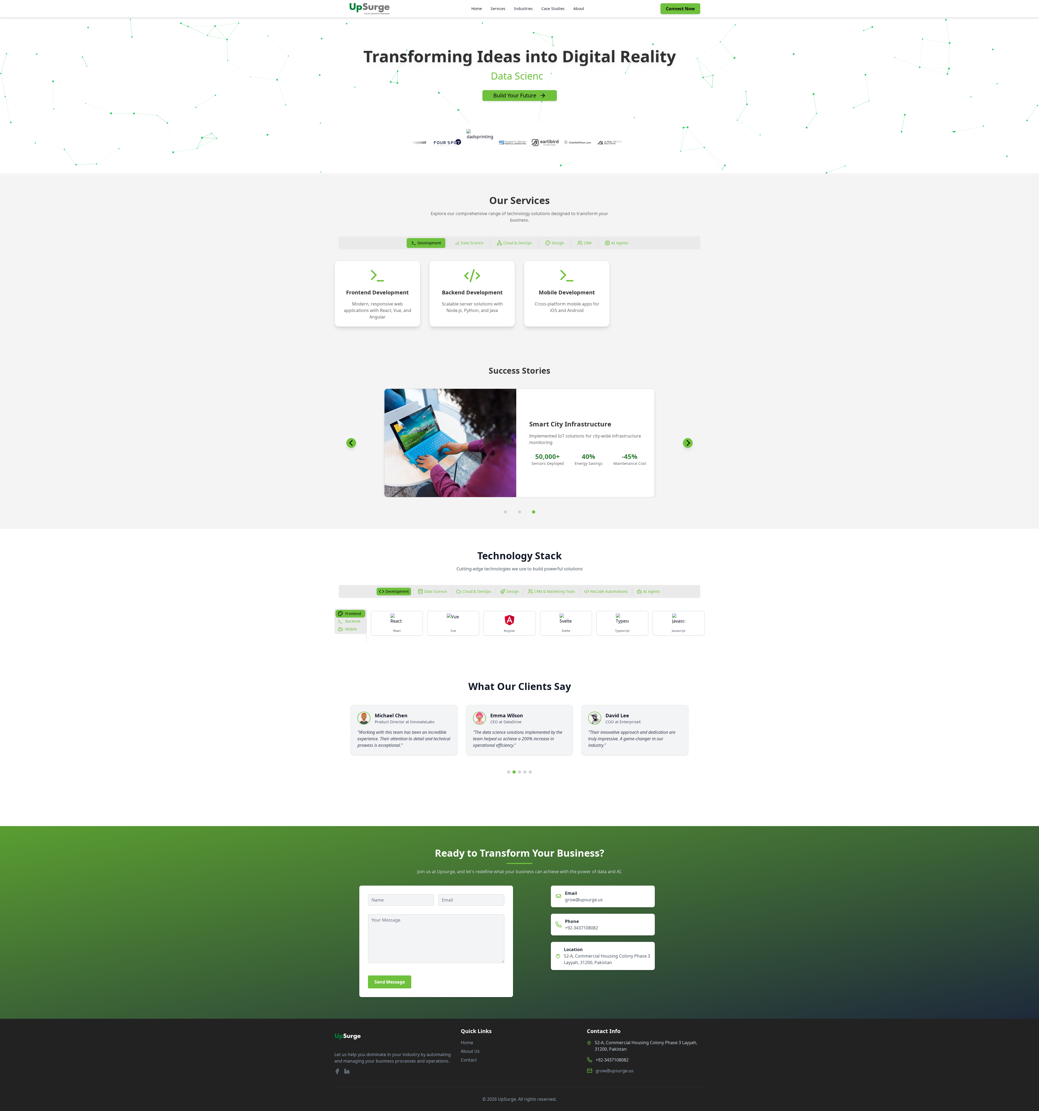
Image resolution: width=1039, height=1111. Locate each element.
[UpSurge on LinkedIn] (347, 1071)
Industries (523, 8)
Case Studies (553, 8)
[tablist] (519, 242)
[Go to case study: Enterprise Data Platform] (519, 512)
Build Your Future (514, 95)
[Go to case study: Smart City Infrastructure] (534, 512)
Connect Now (680, 9)
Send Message (389, 982)
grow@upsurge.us (584, 900)
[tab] (426, 243)
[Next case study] (688, 443)
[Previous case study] (351, 443)
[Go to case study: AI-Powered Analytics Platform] (505, 512)
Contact (469, 1060)
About (578, 8)
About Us (470, 1051)
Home (476, 8)
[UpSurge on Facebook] (337, 1071)
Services (498, 8)
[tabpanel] (519, 293)
